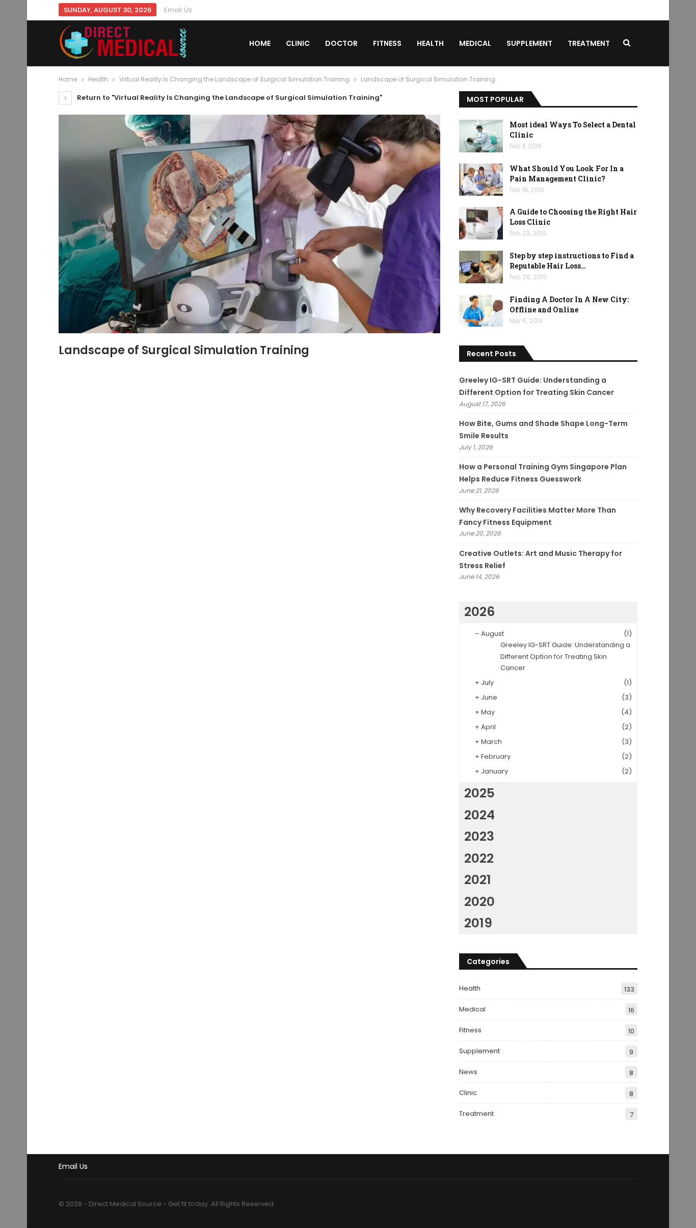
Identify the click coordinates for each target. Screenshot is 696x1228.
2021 (477, 880)
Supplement (529, 43)
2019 (478, 923)
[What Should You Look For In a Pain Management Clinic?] (481, 180)
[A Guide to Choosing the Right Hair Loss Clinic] (481, 223)
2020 (479, 902)
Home (260, 43)
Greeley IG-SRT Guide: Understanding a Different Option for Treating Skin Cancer (565, 656)
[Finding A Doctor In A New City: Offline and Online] (481, 311)
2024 (479, 815)
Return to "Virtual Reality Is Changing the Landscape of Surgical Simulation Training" (228, 97)
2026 (479, 612)
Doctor (341, 43)
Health (430, 43)
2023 (479, 836)
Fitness (387, 43)
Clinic (298, 43)
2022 (479, 858)
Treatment (589, 43)
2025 (479, 793)
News (468, 1072)
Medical (475, 43)
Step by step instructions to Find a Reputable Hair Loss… (572, 261)
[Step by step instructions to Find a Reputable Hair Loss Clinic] (481, 267)
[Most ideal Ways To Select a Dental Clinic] (481, 136)
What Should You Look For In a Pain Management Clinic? (567, 173)
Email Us (178, 10)
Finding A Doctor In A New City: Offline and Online (569, 304)
